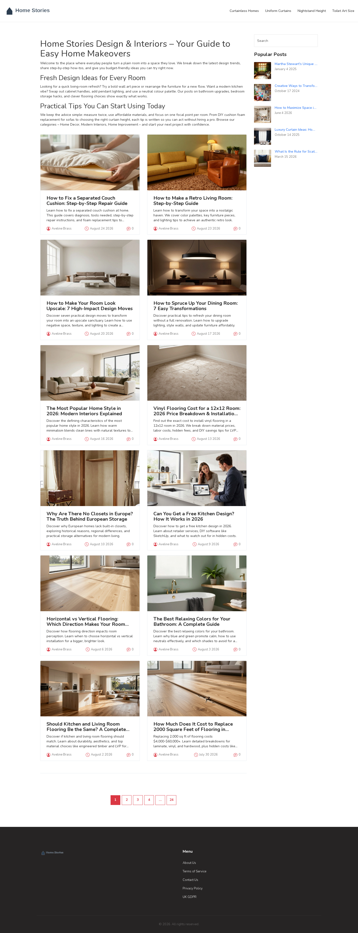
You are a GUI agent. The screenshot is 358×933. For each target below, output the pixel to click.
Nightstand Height (312, 11)
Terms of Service (194, 871)
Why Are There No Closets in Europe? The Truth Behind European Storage (90, 516)
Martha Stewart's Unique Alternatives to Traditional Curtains (296, 64)
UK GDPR (190, 897)
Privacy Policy (193, 888)
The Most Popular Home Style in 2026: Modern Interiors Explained (84, 411)
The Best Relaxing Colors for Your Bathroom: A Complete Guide (191, 621)
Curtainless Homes (244, 11)
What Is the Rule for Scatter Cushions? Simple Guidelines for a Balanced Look (296, 151)
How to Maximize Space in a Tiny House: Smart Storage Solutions (296, 108)
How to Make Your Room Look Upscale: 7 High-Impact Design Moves (90, 306)
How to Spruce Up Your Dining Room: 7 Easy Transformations (195, 306)
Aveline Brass (62, 228)
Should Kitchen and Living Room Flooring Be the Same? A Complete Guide (86, 726)
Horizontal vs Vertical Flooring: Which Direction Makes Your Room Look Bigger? (86, 621)
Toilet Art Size (343, 11)
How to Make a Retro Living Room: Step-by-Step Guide (192, 200)
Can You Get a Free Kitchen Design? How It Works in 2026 (193, 516)
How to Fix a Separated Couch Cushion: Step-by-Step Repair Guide (87, 200)
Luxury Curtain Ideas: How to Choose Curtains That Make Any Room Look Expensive (296, 129)
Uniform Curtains (278, 11)
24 (171, 799)
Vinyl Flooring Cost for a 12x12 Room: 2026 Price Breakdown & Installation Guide (196, 411)
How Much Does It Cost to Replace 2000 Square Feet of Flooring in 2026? (193, 726)
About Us (189, 863)
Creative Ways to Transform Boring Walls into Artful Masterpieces (296, 86)
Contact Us (190, 880)
